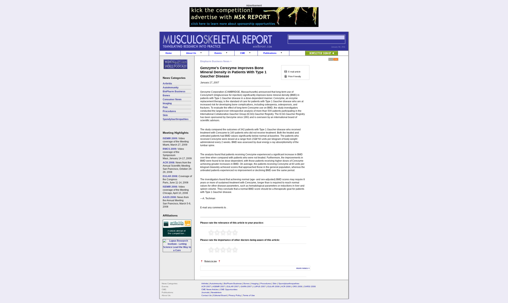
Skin (165, 115)
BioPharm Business (174, 91)
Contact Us (206, 295)
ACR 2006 (286, 286)
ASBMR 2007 (219, 286)
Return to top (210, 261)
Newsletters (216, 292)
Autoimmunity (171, 87)
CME (242, 53)
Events (218, 53)
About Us (191, 53)
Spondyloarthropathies (176, 119)
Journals (205, 292)
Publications (269, 53)
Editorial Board (220, 295)
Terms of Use (249, 295)
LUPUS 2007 (260, 286)
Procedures (169, 111)
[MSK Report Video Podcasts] (174, 71)
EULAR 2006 (273, 286)
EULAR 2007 (233, 286)
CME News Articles (209, 289)
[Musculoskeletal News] (223, 49)
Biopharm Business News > (216, 61)
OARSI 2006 (310, 286)
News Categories (174, 77)
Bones (166, 95)
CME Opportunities (228, 289)
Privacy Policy (235, 295)
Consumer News (172, 99)
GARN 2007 (246, 286)
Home (168, 53)
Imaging (167, 103)
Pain (165, 107)
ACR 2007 (206, 286)
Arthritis (167, 83)
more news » (303, 268)
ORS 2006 (297, 286)
